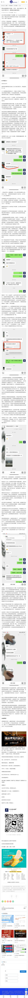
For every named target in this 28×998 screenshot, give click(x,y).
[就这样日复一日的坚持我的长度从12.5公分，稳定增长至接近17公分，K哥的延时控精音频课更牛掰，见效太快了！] (8, 919)
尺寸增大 (11, 12)
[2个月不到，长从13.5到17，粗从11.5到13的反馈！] (8, 948)
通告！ (25, 908)
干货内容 (17, 924)
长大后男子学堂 (14, 2)
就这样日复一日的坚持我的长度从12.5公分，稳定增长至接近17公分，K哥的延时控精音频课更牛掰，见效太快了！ (7, 925)
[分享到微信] (3, 901)
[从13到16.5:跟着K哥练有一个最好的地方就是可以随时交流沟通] (20, 948)
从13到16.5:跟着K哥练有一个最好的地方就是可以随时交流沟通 (20, 955)
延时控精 (4, 924)
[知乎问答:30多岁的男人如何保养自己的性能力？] (20, 934)
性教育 (17, 938)
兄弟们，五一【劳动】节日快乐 (7, 940)
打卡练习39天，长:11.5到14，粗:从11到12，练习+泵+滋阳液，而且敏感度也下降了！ (20, 925)
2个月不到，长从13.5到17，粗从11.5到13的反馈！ (7, 955)
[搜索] (3, 2)
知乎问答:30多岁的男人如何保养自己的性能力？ (20, 940)
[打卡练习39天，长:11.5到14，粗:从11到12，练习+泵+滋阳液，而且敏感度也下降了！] (20, 919)
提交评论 (23, 971)
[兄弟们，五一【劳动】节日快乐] (8, 934)
